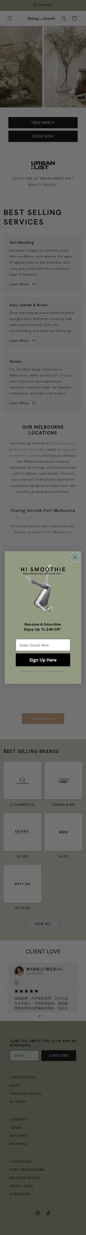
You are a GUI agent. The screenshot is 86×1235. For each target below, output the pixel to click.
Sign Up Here (43, 660)
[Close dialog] (75, 557)
